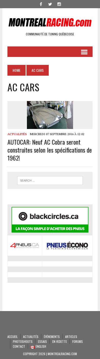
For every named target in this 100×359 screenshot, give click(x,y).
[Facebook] (41, 4)
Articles (71, 336)
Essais (42, 341)
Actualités (17, 134)
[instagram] (59, 4)
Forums (77, 341)
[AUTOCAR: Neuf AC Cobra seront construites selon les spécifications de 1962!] (50, 125)
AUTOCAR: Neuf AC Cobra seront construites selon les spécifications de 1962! (49, 149)
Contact (19, 346)
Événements (52, 336)
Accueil (12, 336)
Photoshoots (23, 341)
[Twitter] (50, 4)
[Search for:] (50, 180)
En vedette (59, 341)
